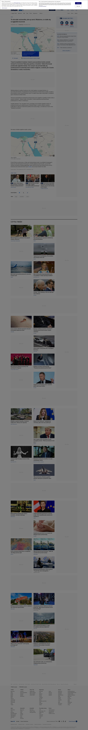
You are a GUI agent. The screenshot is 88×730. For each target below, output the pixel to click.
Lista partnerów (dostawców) (42, 6)
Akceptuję (78, 3)
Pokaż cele (78, 6)
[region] (44, 5)
